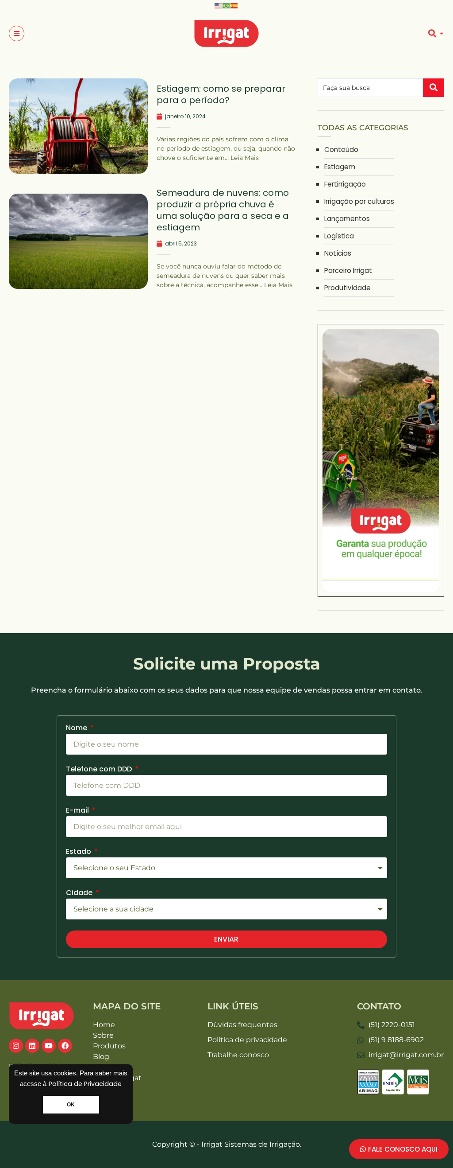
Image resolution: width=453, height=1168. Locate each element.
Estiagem (339, 166)
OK (71, 1105)
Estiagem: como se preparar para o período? (221, 94)
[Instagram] (16, 1046)
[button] (16, 33)
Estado (79, 852)
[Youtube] (49, 1046)
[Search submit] (433, 87)
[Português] (226, 5)
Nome (77, 728)
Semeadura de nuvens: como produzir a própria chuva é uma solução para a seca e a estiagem (223, 210)
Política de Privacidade (85, 1083)
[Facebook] (65, 1046)
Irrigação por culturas (359, 201)
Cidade (80, 893)
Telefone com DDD (100, 770)
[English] (219, 5)
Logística (339, 236)
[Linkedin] (32, 1046)
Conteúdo (341, 149)
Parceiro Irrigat (348, 270)
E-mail (78, 811)
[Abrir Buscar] (441, 33)
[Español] (234, 5)
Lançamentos (347, 218)
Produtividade (347, 287)
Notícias (337, 253)
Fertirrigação (345, 184)
